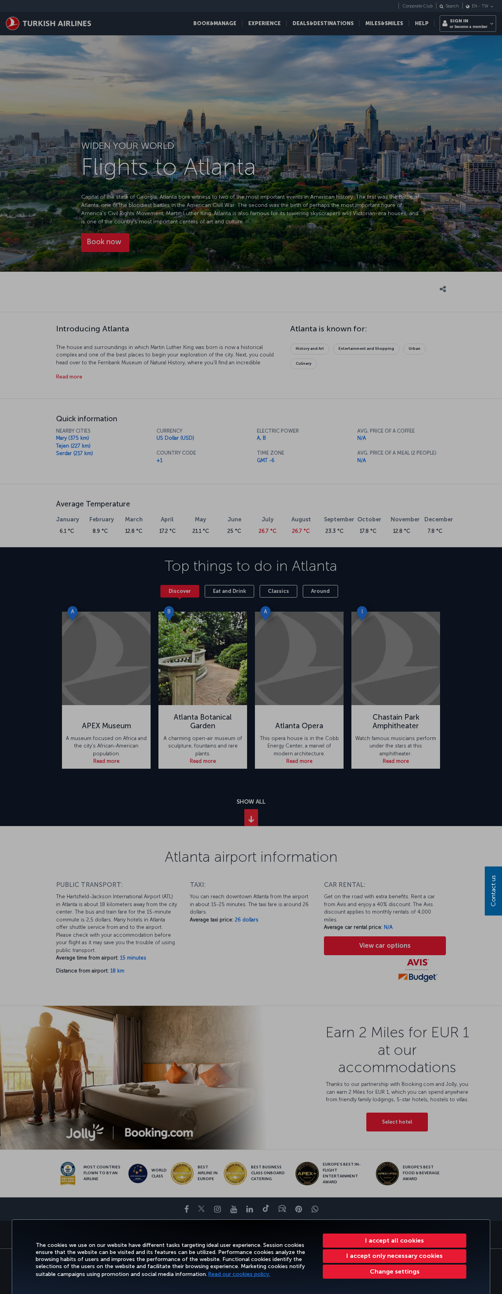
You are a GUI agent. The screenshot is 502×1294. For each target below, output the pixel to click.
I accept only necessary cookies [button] (394, 1255)
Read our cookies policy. (239, 1274)
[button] (394, 1272)
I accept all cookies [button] (394, 1240)
